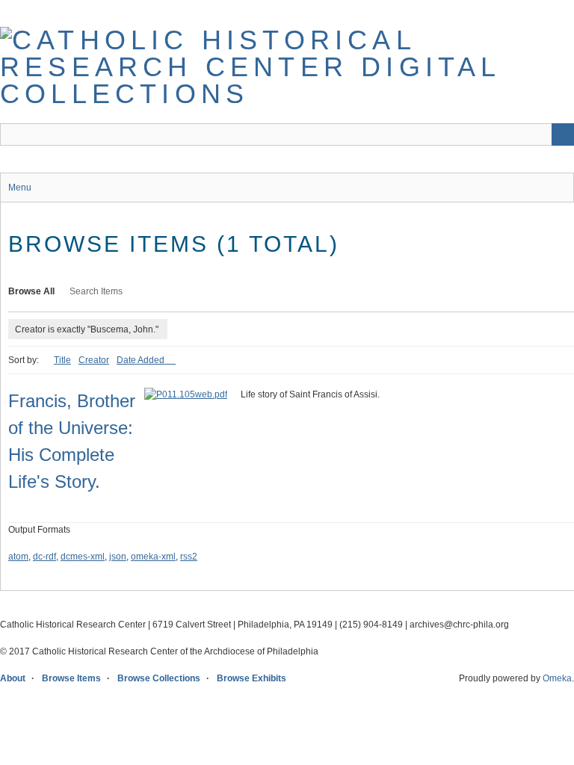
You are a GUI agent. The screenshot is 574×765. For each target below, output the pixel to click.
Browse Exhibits (251, 678)
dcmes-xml (83, 556)
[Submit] (563, 134)
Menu (19, 187)
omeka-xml (153, 556)
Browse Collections (158, 678)
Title (62, 360)
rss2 (188, 556)
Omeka (557, 678)
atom (18, 556)
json (117, 556)
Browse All (31, 291)
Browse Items (71, 678)
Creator (93, 360)
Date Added (142, 360)
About (12, 678)
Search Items (96, 291)
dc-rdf (44, 556)
